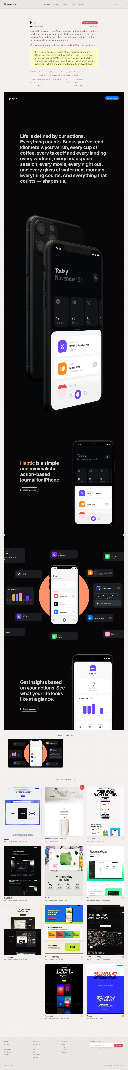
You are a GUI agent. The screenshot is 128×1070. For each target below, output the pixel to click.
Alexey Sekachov (38, 26)
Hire (33, 1047)
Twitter (63, 1044)
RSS (62, 1054)
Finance (92, 841)
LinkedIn (64, 1049)
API (33, 1049)
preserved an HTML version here (55, 58)
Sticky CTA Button (59, 75)
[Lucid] (64, 812)
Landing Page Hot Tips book (80, 45)
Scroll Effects (78, 79)
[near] (105, 871)
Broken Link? (94, 26)
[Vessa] (22, 812)
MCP (34, 1052)
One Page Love (12, 4)
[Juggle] (105, 989)
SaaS (101, 1018)
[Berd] (64, 871)
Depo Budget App (52, 957)
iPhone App (64, 72)
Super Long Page (73, 75)
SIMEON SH (8, 898)
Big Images (54, 72)
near (88, 898)
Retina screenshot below (46, 61)
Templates (7, 1049)
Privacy (116, 1065)
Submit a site (36, 1044)
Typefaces (7, 1052)
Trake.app (49, 1016)
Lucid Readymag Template (55, 838)
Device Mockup (44, 72)
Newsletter (36, 1054)
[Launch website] (123, 839)
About (122, 1065)
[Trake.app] (64, 989)
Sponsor (35, 1057)
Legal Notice (108, 1065)
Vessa (6, 839)
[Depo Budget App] (64, 930)
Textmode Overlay (94, 957)
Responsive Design (45, 75)
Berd (47, 898)
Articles (6, 1054)
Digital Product (46, 79)
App (39, 79)
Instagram (64, 1047)
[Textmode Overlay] (105, 930)
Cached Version (89, 22)
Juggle (89, 1016)
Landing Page (56, 79)
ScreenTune (8, 957)
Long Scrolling (74, 72)
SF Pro (40, 82)
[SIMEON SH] (22, 871)
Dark (75, 82)
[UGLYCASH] (105, 812)
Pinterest (64, 1052)
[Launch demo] (82, 839)
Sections (7, 1047)
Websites (7, 1044)
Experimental (53, 900)
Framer (80, 31)
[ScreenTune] (22, 930)
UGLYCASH (91, 838)
